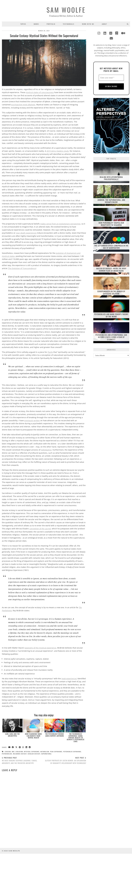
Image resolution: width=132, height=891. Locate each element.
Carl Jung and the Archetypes (12, 735)
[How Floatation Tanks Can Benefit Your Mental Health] (33, 725)
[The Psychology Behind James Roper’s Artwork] (54, 725)
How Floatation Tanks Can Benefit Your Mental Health (33, 736)
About (104, 24)
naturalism (44, 752)
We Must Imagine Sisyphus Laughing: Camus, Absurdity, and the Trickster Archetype (19, 760)
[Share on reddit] (30, 747)
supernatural (46, 754)
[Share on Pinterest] (20, 747)
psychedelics (7, 754)
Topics (23, 24)
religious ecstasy (20, 754)
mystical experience (31, 752)
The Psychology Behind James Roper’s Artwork (54, 735)
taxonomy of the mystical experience (40, 648)
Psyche (50, 352)
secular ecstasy (34, 754)
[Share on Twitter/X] (16, 747)
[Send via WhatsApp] (23, 747)
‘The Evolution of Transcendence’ (22, 268)
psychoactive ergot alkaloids (23, 104)
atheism (8, 752)
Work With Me (88, 24)
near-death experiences (26, 233)
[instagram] (98, 33)
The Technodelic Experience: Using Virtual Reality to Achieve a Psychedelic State (75, 737)
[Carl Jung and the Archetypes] (12, 725)
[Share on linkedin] (26, 747)
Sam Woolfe (66, 9)
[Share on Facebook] (13, 747)
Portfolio (51, 24)
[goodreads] (116, 33)
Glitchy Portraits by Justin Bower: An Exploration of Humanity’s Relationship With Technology (65, 760)
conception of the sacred (40, 528)
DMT (13, 752)
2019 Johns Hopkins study (58, 151)
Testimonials (68, 24)
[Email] (111, 38)
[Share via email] (9, 747)
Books (36, 24)
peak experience (56, 752)
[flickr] (110, 33)
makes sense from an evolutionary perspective (60, 224)
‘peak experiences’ (69, 678)
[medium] (123, 33)
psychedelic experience (72, 752)
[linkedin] (104, 33)
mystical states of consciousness (40, 92)
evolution (19, 752)
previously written (32, 420)
